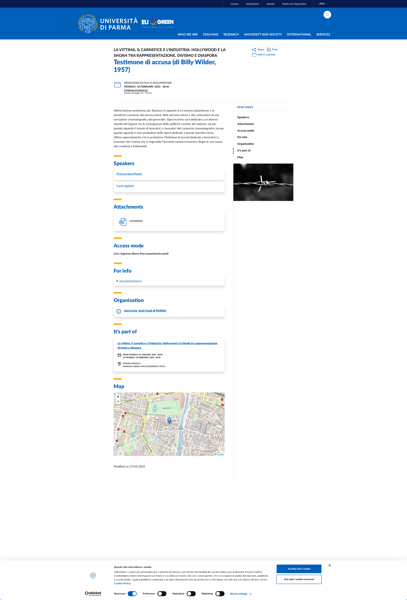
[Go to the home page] (109, 23)
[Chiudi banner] (329, 565)
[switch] (161, 593)
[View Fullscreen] (118, 408)
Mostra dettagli (238, 593)
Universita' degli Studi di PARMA (145, 310)
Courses (234, 4)
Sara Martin (129, 174)
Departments (252, 4)
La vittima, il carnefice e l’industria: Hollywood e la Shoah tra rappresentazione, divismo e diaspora (167, 345)
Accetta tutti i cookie (299, 568)
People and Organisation (294, 4)
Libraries (271, 4)
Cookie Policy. (122, 583)
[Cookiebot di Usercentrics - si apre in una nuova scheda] (93, 593)
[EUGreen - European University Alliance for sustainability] (157, 23)
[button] (169, 421)
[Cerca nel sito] (327, 14)
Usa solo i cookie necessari (299, 579)
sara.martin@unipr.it (130, 281)
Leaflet (220, 454)
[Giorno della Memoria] (263, 182)
